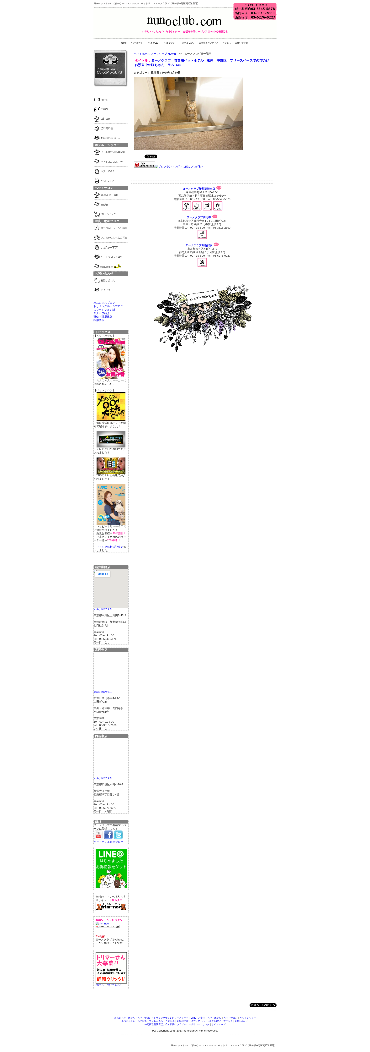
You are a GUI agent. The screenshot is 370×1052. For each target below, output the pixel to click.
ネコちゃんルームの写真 (134, 1021)
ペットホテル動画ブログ (108, 841)
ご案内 (201, 1017)
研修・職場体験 (102, 316)
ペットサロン (230, 1017)
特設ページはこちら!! (108, 985)
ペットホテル (214, 1017)
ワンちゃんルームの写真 (162, 1021)
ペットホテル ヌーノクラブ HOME (155, 53)
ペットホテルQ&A (211, 1021)
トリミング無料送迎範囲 (108, 546)
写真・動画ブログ (107, 221)
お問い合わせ (242, 1021)
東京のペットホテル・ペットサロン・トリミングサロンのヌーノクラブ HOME (155, 1017)
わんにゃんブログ (104, 302)
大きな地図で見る (103, 609)
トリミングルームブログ (108, 306)
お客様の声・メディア (188, 1021)
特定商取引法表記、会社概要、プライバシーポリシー (172, 1024)
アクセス (228, 1021)
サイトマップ (218, 1024)
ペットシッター (248, 1017)
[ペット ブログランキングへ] (144, 166)
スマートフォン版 (104, 309)
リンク (205, 1024)
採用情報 (98, 320)
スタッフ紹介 (101, 313)
